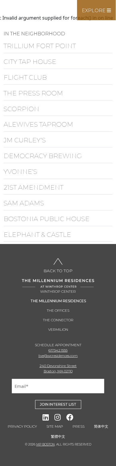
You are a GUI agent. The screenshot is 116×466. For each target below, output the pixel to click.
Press (78, 426)
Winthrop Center (58, 291)
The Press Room (33, 93)
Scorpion (21, 109)
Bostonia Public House (47, 219)
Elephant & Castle (37, 234)
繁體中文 (58, 436)
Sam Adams (24, 203)
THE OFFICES (58, 310)
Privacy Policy (22, 426)
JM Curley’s (25, 140)
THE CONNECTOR (58, 320)
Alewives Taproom (38, 124)
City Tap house (30, 61)
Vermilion (58, 329)
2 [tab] (49, 14)
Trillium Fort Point (40, 46)
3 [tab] (58, 14)
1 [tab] (40, 14)
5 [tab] (76, 14)
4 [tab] (67, 14)
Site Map (54, 426)
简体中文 (101, 426)
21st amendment (33, 187)
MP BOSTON (45, 444)
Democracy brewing (43, 156)
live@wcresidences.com (58, 355)
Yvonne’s (20, 171)
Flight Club (25, 77)
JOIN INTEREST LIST (58, 404)
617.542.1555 (58, 350)
